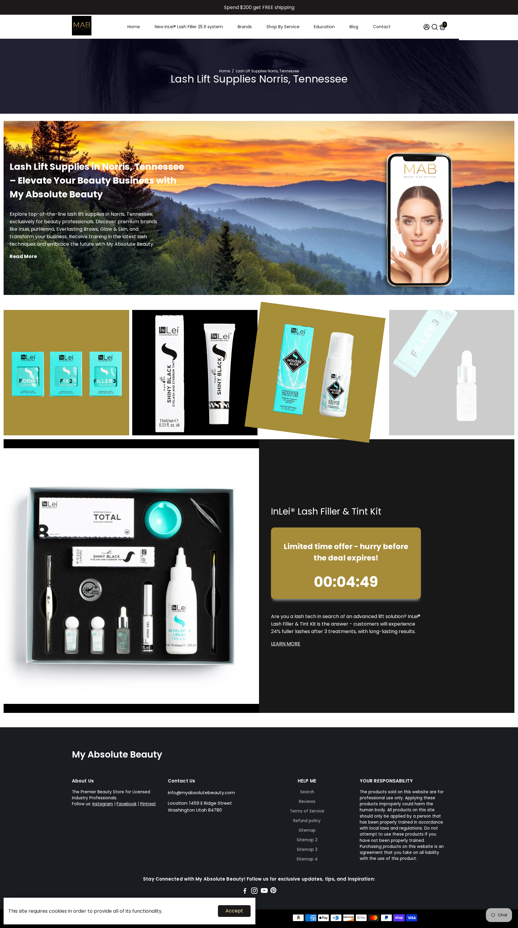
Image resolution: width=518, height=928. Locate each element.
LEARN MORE (285, 643)
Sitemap (307, 830)
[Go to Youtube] (264, 891)
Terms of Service (307, 811)
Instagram (102, 804)
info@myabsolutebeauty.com (201, 792)
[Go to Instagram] (254, 891)
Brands (245, 27)
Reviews (307, 801)
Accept (234, 910)
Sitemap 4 (307, 859)
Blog (354, 27)
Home (133, 27)
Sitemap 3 (307, 849)
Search (307, 792)
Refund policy (307, 821)
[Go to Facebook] (245, 891)
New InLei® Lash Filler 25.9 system (189, 27)
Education (324, 27)
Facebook (127, 804)
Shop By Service (282, 27)
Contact (382, 27)
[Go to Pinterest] (273, 891)
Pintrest (148, 804)
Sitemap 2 (307, 840)
